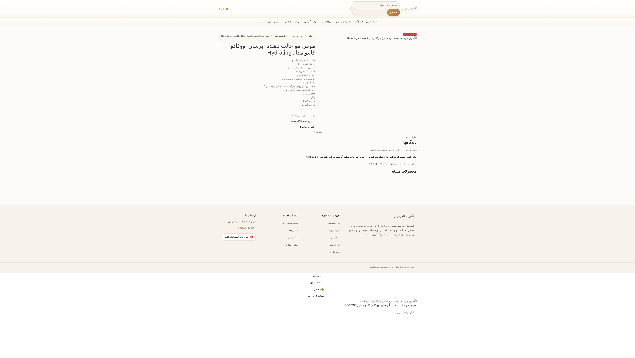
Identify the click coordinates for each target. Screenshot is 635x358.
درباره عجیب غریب (290, 223)
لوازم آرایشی (334, 245)
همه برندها (293, 230)
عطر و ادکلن (334, 252)
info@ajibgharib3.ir (247, 228)
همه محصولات (334, 223)
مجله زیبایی (293, 238)
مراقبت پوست (334, 230)
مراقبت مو (335, 238)
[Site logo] (409, 8)
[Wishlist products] (232, 8)
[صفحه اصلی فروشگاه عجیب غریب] (400, 218)
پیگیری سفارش (291, 245)
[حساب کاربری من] (238, 8)
